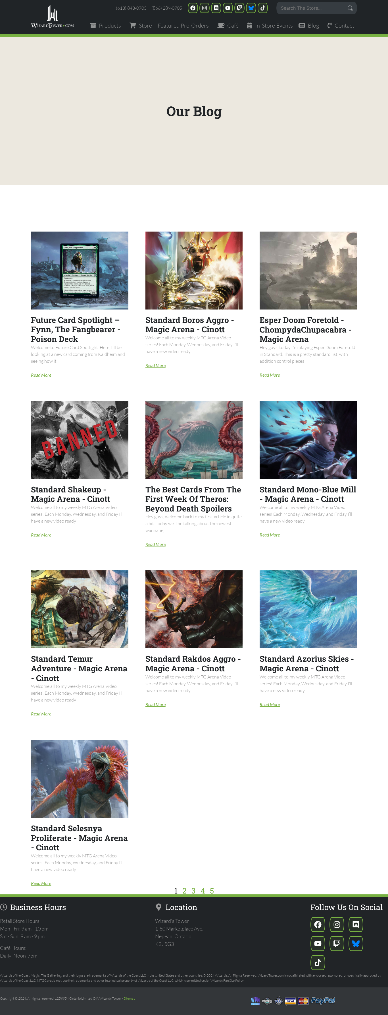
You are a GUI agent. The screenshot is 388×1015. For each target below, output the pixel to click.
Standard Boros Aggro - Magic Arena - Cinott (189, 325)
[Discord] (216, 8)
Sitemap (129, 998)
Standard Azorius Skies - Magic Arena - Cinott (307, 663)
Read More (41, 374)
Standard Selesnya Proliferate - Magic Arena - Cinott (79, 838)
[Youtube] (228, 8)
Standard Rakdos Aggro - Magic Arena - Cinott (193, 663)
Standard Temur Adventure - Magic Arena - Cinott (79, 668)
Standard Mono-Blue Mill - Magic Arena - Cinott (308, 494)
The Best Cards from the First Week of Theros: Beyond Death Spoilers (193, 499)
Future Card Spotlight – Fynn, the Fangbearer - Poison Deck (75, 329)
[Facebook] (193, 8)
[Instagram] (204, 8)
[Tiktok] (263, 8)
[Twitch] (239, 8)
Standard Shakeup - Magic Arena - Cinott (70, 494)
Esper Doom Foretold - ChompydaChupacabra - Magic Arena (306, 329)
